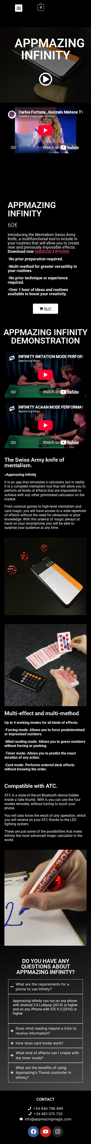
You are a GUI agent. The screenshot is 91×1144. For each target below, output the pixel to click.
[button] (18, 8)
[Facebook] (33, 1131)
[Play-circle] (45, 79)
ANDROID (43, 251)
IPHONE (62, 251)
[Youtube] (45, 1131)
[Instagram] (57, 1131)
